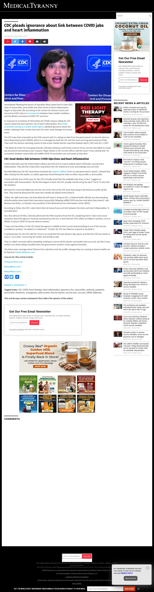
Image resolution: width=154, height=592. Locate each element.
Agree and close (130, 578)
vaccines (82, 292)
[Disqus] (57, 452)
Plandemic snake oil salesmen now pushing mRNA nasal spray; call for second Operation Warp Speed (135, 258)
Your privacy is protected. (16, 329)
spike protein (44, 292)
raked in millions (59, 171)
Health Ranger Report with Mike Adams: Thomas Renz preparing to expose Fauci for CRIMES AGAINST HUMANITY (136, 199)
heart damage (35, 290)
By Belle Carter (136, 128)
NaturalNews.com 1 (12, 267)
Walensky (97, 292)
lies (72, 290)
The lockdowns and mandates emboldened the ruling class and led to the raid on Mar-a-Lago (136, 307)
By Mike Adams (136, 239)
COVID (25, 290)
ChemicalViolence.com (25, 252)
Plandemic (20, 292)
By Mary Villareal (137, 114)
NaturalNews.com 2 (12, 271)
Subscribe (129, 589)
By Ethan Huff (136, 139)
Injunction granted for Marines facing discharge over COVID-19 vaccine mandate (135, 284)
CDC (20, 290)
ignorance (65, 290)
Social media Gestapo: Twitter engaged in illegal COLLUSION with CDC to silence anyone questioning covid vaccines (135, 174)
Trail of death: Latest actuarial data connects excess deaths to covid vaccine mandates (135, 135)
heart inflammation (51, 290)
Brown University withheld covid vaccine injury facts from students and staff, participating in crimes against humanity (136, 272)
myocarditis (80, 290)
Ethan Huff (22, 36)
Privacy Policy (77, 583)
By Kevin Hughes (137, 301)
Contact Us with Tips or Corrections (77, 577)
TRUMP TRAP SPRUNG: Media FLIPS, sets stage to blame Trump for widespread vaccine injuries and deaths (136, 233)
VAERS (89, 292)
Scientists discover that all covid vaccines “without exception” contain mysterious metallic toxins (136, 246)
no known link (33, 113)
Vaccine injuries (58, 292)
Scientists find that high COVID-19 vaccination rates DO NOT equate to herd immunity (136, 212)
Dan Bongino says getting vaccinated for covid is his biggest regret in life (136, 187)
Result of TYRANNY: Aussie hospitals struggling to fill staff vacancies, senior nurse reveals (135, 296)
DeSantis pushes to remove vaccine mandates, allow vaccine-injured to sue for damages (136, 334)
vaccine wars (71, 292)
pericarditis (9, 292)
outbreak (90, 290)
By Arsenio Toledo (137, 205)
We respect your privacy (64, 567)
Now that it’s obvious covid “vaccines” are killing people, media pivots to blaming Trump (135, 162)
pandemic (99, 290)
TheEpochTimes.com (13, 262)
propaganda (31, 292)
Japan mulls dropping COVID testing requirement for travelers (136, 222)
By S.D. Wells (136, 328)
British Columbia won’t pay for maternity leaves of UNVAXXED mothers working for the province (136, 110)
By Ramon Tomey (137, 226)
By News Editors (137, 312)
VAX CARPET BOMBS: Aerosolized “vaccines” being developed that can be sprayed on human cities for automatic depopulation (136, 347)
